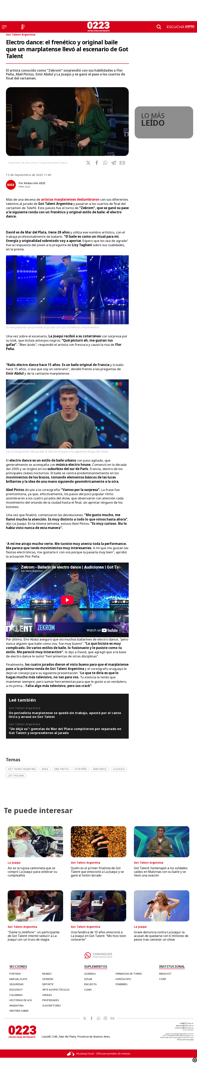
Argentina (16, 1005)
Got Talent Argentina (20, 34)
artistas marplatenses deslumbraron (70, 199)
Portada (15, 973)
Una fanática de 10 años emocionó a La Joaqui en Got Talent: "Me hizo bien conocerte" (98, 936)
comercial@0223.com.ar (184, 1028)
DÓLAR (88, 979)
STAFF (162, 979)
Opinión (47, 979)
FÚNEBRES (122, 984)
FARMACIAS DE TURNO (129, 973)
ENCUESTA (90, 984)
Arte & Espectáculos (56, 989)
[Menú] (4, 27)
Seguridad (16, 984)
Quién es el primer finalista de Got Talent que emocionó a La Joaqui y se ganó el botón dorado (97, 871)
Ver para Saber (18, 1010)
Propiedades (50, 1000)
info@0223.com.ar (186, 1023)
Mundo (47, 973)
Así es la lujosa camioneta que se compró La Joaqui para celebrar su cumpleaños (32, 871)
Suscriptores (51, 1005)
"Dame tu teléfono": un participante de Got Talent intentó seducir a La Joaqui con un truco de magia (33, 936)
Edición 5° (16, 989)
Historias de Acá (20, 1000)
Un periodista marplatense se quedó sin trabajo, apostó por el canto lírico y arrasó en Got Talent (65, 715)
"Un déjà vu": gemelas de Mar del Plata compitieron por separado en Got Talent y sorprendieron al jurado (65, 731)
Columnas (16, 995)
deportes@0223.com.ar (185, 1026)
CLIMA (88, 989)
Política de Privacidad (185, 1040)
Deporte (47, 984)
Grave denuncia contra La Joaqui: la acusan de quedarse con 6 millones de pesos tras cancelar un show (161, 936)
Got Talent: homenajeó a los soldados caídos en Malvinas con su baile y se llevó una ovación (161, 871)
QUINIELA (90, 973)
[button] (105, 163)
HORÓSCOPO (123, 979)
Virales (47, 995)
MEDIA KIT (165, 973)
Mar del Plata (18, 979)
